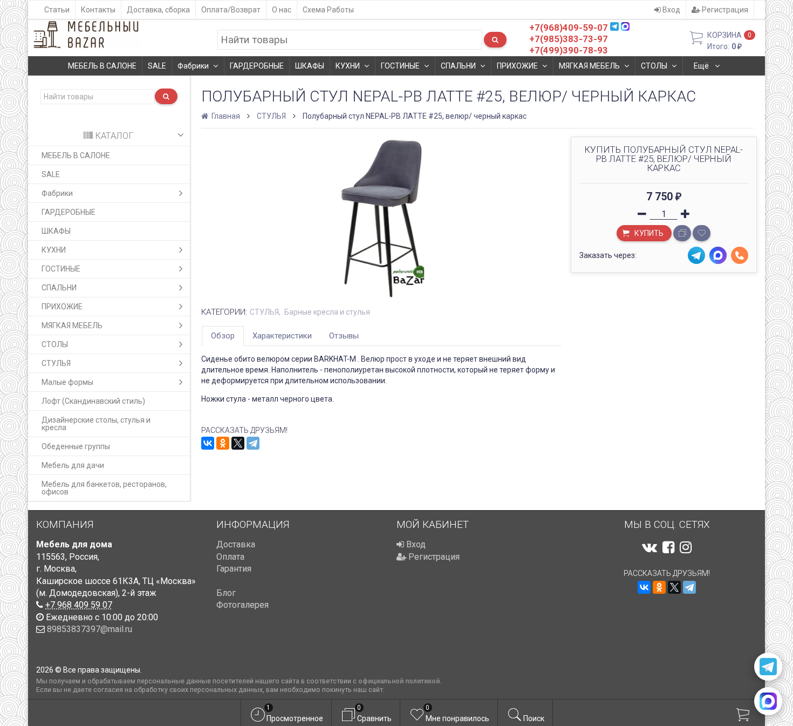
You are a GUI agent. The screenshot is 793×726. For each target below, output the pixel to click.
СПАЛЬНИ (458, 66)
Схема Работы (328, 9)
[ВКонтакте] (207, 443)
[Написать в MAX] (768, 701)
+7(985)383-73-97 (568, 38)
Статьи (57, 9)
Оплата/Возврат (231, 9)
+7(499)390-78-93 (568, 50)
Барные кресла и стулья (327, 312)
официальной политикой (399, 681)
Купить (648, 233)
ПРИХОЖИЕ (517, 66)
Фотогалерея (242, 605)
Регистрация (724, 9)
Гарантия (233, 569)
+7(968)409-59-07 (568, 27)
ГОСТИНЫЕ (400, 66)
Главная (225, 116)
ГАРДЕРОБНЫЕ (257, 66)
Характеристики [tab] (282, 336)
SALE (157, 66)
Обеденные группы (76, 446)
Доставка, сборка (158, 9)
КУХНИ (348, 66)
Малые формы (67, 382)
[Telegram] (253, 443)
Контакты (98, 9)
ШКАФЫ (309, 66)
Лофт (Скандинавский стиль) (93, 401)
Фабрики (193, 66)
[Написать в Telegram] (768, 667)
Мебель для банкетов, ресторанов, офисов (104, 488)
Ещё (702, 66)
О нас (281, 9)
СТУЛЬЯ (56, 363)
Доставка (235, 544)
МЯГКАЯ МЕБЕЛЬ (589, 66)
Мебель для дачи (73, 465)
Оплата (230, 557)
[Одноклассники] (222, 443)
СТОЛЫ (654, 66)
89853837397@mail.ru (89, 629)
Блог (226, 593)
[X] (237, 443)
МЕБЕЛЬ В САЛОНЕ (102, 66)
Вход (670, 9)
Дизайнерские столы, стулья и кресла (96, 424)
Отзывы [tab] (344, 336)
